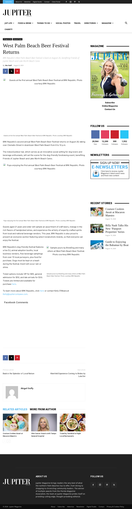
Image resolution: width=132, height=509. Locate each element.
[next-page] (8, 441)
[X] (79, 2)
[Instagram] (70, 2)
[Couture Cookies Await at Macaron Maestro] (15, 422)
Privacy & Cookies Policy (115, 507)
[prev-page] (4, 441)
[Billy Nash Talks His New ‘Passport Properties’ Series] (96, 228)
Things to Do (7, 39)
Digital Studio (37, 2)
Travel (77, 23)
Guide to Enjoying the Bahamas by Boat (117, 243)
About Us (19, 2)
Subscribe (8, 2)
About (53, 507)
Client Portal (56, 2)
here (14, 284)
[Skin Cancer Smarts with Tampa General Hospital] (44, 422)
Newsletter (80, 507)
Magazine (106, 23)
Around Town (18, 39)
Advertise (27, 2)
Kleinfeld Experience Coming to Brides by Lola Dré (68, 374)
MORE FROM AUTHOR (43, 409)
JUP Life (8, 23)
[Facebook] (66, 2)
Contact (47, 2)
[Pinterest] (75, 2)
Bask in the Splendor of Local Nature (18, 373)
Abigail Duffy (27, 388)
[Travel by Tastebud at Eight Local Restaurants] (72, 422)
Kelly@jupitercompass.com (15, 294)
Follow (105, 131)
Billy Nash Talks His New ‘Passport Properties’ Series (116, 228)
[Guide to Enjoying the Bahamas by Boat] (96, 244)
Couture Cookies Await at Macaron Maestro (115, 212)
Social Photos (63, 23)
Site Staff (8, 65)
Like (95, 131)
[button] (126, 23)
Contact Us (110, 109)
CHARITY (9, 29)
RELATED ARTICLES (15, 409)
